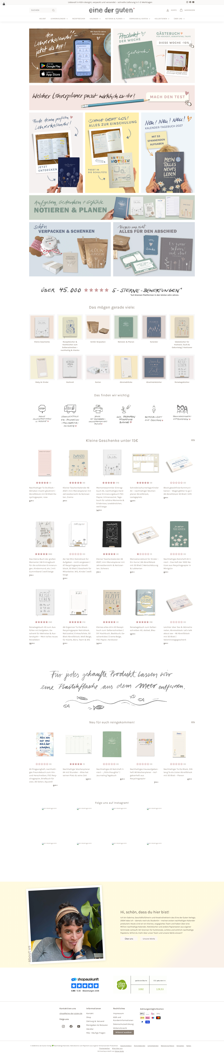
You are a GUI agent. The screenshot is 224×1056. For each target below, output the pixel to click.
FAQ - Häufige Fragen (95, 1033)
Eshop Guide (119, 1051)
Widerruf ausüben (124, 1032)
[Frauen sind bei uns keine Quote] (182, 416)
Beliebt (42, 19)
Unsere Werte (149, 939)
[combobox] (43, 10)
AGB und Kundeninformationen (123, 1018)
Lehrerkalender (58, 19)
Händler (89, 1029)
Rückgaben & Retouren (97, 1025)
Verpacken (180, 1046)
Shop (88, 1017)
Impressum (118, 1013)
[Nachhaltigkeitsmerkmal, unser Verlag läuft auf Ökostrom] (154, 416)
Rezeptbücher (78, 19)
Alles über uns (117, 1048)
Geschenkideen (125, 1046)
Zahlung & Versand (95, 1021)
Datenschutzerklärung (123, 1024)
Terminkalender (139, 1046)
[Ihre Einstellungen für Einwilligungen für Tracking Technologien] (4, 4)
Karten (188, 1046)
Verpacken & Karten (138, 19)
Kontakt (89, 1013)
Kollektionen (161, 19)
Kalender (94, 19)
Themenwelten (104, 1048)
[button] (42, 482)
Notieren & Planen (114, 19)
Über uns (178, 19)
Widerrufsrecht (120, 1028)
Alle (193, 440)
